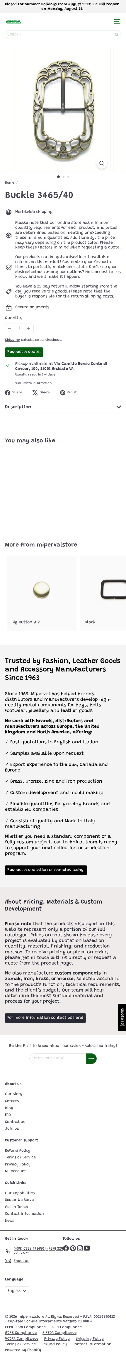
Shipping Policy (90, 1339)
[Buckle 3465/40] (41, 489)
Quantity (14, 318)
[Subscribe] (91, 1058)
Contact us (15, 1122)
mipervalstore (57, 545)
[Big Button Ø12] (41, 593)
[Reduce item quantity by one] (10, 328)
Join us (12, 1129)
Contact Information (24, 1214)
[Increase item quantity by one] (29, 328)
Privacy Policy (17, 1164)
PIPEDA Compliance (59, 1333)
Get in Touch (16, 1207)
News (9, 1221)
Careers (12, 1101)
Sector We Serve (19, 1200)
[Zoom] (101, 163)
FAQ (8, 1115)
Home (9, 183)
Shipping (12, 340)
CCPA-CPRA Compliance (25, 1327)
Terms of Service (20, 1157)
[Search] (116, 34)
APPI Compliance (67, 1327)
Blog (9, 1108)
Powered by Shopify (23, 1350)
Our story (13, 1094)
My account (15, 1171)
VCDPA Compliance (21, 1339)
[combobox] (63, 34)
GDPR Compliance (21, 1333)
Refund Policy (17, 1151)
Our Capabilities (20, 1193)
